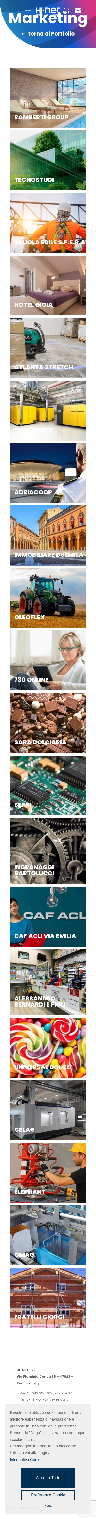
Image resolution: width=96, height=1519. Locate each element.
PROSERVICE (33, 430)
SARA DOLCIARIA (40, 742)
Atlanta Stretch (43, 367)
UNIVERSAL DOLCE (42, 1067)
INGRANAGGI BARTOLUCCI (34, 870)
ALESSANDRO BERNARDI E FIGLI (39, 1001)
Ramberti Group (41, 117)
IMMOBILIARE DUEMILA (48, 554)
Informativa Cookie (26, 1460)
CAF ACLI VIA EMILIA (45, 936)
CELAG (24, 1129)
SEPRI (22, 804)
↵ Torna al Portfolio (48, 33)
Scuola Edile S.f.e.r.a (49, 242)
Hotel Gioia (33, 304)
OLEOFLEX (29, 617)
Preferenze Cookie (48, 1495)
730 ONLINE (31, 679)
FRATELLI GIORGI (39, 1317)
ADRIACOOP (33, 492)
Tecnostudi (34, 179)
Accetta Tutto (48, 1477)
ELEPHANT (30, 1192)
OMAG (24, 1254)
